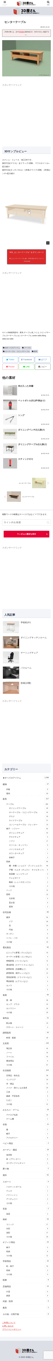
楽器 (27, 1214)
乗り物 (26, 1169)
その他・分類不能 (26, 1314)
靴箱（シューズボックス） (28, 882)
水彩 (27, 1229)
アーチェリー (27, 1199)
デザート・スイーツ (27, 1027)
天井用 (28, 898)
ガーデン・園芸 (26, 1150)
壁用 (28, 907)
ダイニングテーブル (28, 808)
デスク (28, 816)
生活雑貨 (26, 1070)
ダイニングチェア (28, 833)
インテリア (27, 1080)
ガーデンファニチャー (27, 1163)
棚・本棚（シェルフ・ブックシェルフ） (28, 866)
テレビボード (28, 878)
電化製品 (26, 947)
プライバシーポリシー (11, 1329)
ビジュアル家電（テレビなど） (27, 953)
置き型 (28, 903)
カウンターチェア (28, 853)
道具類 (27, 1155)
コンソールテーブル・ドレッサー (28, 825)
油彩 (27, 1233)
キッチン (27, 934)
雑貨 (27, 1296)
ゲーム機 (27, 1119)
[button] (43, 367)
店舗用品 (26, 1286)
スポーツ (26, 1182)
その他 (28, 886)
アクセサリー (27, 1138)
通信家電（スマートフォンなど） (27, 965)
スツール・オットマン (28, 845)
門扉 (28, 930)
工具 (27, 1092)
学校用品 (26, 1261)
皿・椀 (27, 1000)
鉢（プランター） (27, 1159)
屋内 (27, 794)
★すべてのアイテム (12, 348)
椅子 (27, 1247)
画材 (26, 1219)
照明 (27, 894)
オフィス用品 (26, 1242)
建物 (26, 784)
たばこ (27, 1100)
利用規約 (22, 32)
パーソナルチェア (28, 849)
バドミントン (27, 1195)
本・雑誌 (27, 1084)
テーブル (27, 348)
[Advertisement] (26, 113)
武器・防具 (26, 1301)
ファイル (27, 1057)
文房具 (26, 1043)
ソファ (28, 841)
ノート (27, 1053)
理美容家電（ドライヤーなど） (27, 977)
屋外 (26, 1175)
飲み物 (27, 1023)
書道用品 (27, 1061)
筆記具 (27, 1048)
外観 (27, 789)
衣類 (26, 1124)
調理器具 (26, 1033)
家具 (35, 351)
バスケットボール (27, 1187)
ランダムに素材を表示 (26, 534)
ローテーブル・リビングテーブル (17, 351)
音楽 (26, 1209)
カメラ (27, 986)
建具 (27, 917)
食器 (26, 995)
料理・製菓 (27, 1038)
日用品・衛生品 (27, 1076)
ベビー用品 (26, 1143)
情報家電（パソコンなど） (27, 961)
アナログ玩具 (27, 1115)
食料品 (26, 1018)
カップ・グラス (27, 1004)
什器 (27, 1292)
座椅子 (28, 858)
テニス (27, 1191)
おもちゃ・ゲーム (26, 1110)
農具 (26, 1308)
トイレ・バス (27, 938)
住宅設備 (26, 912)
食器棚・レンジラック (28, 874)
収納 (27, 862)
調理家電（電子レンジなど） (27, 973)
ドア (28, 922)
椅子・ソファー (27, 829)
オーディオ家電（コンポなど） (27, 957)
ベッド (27, 890)
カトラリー (27, 1008)
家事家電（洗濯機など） (27, 969)
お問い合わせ (8, 1326)
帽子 (27, 1134)
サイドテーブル (28, 820)
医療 (26, 1280)
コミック (27, 1224)
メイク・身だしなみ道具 (27, 1088)
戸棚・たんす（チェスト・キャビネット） (28, 870)
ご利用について (8, 1323)
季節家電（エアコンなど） (27, 981)
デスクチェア (28, 837)
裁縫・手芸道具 (27, 1096)
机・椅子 (27, 1266)
